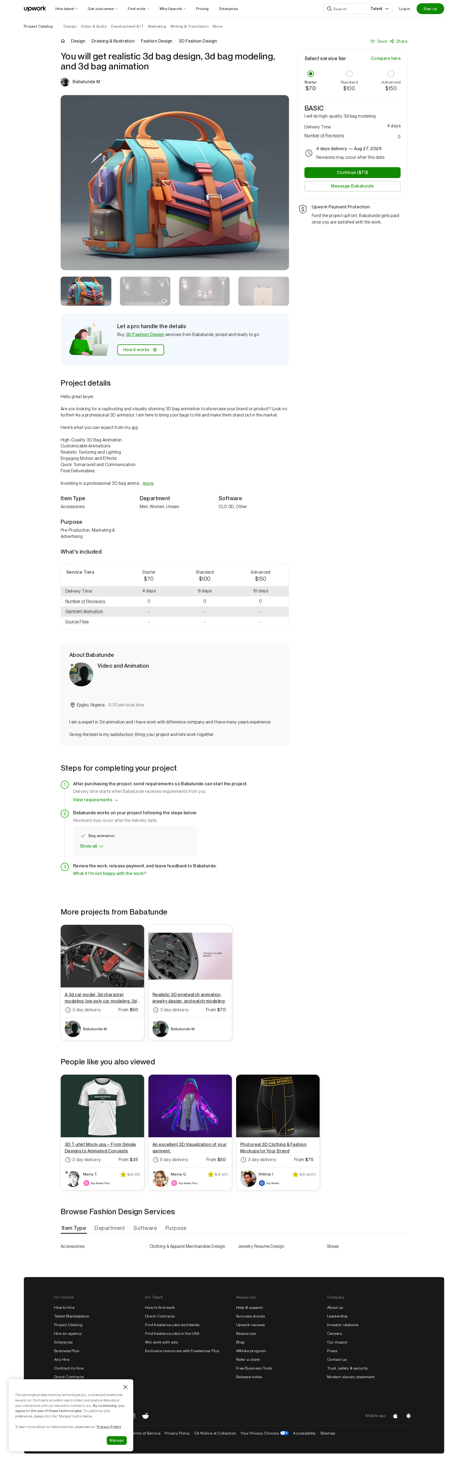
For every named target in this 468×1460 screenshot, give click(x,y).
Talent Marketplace (71, 1316)
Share (401, 41)
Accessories (72, 1246)
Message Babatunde (352, 186)
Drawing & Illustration (113, 41)
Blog (240, 1342)
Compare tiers (386, 58)
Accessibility (304, 1433)
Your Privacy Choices (264, 1433)
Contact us (337, 1359)
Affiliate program (251, 1351)
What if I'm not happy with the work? (109, 873)
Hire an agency (68, 1333)
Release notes (249, 1377)
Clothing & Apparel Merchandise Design (187, 1246)
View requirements (92, 799)
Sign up (430, 9)
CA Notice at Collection (215, 1433)
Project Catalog (38, 26)
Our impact (337, 1342)
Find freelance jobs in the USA (172, 1333)
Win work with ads (161, 1342)
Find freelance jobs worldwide (172, 1325)
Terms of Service (145, 1433)
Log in (404, 9)
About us (335, 1307)
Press (332, 1351)
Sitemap (327, 1433)
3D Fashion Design (145, 334)
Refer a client (248, 1359)
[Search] (329, 9)
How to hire (64, 1307)
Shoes (333, 1246)
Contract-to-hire (69, 1368)
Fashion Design (157, 41)
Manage (117, 1440)
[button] (91, 602)
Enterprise (63, 1342)
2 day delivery (86, 1159)
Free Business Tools (254, 1368)
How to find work (160, 1307)
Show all (88, 846)
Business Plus (66, 1351)
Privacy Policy (177, 1433)
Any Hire (62, 1359)
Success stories (250, 1316)
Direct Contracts (69, 1377)
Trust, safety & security (347, 1368)
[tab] (74, 1228)
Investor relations (343, 1325)
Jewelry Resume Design (261, 1246)
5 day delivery (174, 1159)
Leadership (337, 1316)
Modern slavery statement (351, 1377)
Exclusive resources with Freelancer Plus (182, 1351)
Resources (246, 1333)
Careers (334, 1333)
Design (78, 41)
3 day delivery (86, 1009)
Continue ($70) (352, 172)
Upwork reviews (250, 1325)
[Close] (125, 1387)
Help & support (249, 1307)
